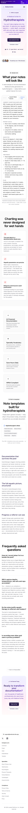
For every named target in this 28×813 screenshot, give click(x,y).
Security (4, 793)
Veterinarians (5, 767)
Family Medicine (6, 774)
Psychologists (5, 769)
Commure (4, 745)
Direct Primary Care (6, 764)
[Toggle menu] (24, 7)
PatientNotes (5, 753)
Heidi (3, 751)
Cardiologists (5, 777)
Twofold (4, 756)
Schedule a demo (14, 44)
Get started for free (14, 40)
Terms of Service (6, 790)
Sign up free (14, 704)
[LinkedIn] (7, 738)
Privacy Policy (5, 788)
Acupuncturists (5, 780)
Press (3, 798)
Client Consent (5, 796)
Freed (3, 748)
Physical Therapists (6, 772)
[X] (2, 738)
